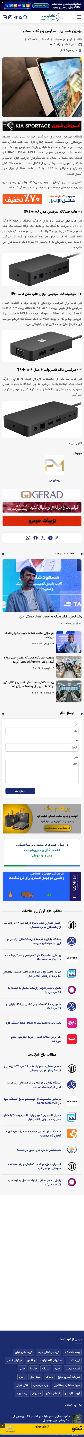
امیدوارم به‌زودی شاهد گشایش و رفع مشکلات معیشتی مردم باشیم (34, 1166)
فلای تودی (22, 1385)
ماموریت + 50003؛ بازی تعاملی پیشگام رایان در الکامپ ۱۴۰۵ (33, 1006)
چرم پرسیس (40, 1385)
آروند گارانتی (72, 1393)
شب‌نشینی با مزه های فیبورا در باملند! (39, 1150)
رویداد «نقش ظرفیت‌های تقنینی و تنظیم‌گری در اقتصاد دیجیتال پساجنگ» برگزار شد (28, 684)
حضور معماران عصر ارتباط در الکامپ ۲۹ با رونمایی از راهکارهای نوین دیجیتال (32, 925)
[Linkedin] (4, 17)
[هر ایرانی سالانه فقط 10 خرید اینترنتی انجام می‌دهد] (69, 642)
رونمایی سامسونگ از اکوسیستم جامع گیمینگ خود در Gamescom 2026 (32, 957)
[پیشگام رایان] (72, 941)
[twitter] (43, 537)
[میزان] (72, 974)
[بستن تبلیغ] (2, 2)
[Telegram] (15, 17)
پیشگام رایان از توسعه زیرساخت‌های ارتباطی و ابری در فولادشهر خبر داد (34, 941)
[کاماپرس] (51, 17)
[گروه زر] (72, 1150)
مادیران (36, 1393)
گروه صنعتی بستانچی (67, 1385)
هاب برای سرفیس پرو (63, 221)
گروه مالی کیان (23, 1352)
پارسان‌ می (54, 480)
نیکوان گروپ (14, 1360)
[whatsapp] (28, 537)
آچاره (58, 1368)
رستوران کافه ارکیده (51, 1360)
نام (77, 724)
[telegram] (50, 537)
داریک (45, 1368)
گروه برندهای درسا (49, 1352)
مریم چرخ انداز (68, 50)
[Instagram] (10, 17)
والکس (31, 1360)
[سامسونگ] (72, 958)
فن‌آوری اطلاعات (63, 39)
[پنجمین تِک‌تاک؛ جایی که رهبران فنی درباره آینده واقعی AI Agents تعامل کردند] (69, 667)
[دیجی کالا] (72, 1039)
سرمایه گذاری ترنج (69, 1377)
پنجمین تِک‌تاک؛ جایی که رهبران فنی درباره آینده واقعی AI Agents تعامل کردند (29, 660)
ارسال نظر (20, 791)
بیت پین (21, 1393)
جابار (22, 1368)
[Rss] (20, 17)
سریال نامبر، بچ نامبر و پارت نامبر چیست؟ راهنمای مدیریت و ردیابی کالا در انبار (32, 974)
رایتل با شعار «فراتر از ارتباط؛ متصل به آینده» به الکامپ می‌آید (34, 990)
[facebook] (35, 537)
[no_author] (72, 925)
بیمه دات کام (72, 1352)
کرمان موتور (53, 1393)
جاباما (33, 1368)
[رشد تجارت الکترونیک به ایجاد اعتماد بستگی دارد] (42, 585)
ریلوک (49, 1377)
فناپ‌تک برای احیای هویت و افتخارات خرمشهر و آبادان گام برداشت (33, 1133)
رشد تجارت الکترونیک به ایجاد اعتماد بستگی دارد (50, 616)
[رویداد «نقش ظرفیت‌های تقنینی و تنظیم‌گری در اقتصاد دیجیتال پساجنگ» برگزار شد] (69, 691)
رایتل (22, 1377)
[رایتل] (72, 990)
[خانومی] (72, 1023)
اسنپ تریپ (73, 1368)
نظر (76, 757)
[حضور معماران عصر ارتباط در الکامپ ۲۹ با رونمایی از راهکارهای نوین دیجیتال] (77, 1418)
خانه (79, 39)
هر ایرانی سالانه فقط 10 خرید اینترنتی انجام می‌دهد (29, 635)
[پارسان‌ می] (54, 465)
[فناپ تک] (72, 1134)
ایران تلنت (74, 1360)
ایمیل (76, 740)
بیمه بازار (35, 1377)
